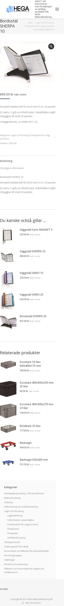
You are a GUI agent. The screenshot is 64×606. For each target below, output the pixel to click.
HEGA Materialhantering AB (39, 599)
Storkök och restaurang (16, 564)
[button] (51, 46)
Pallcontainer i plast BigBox (20, 519)
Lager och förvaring (20, 135)
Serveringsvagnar (13, 555)
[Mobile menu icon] (57, 9)
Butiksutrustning (12, 497)
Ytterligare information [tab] (12, 168)
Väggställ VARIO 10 (31, 273)
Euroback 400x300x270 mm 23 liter (36, 406)
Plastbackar (13, 528)
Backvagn (26, 443)
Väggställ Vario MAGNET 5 (36, 229)
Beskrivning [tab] (6, 160)
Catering (8, 502)
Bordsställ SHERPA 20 (33, 316)
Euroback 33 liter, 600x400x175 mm (30, 364)
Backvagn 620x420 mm (34, 459)
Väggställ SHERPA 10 (32, 251)
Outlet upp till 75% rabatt (16, 546)
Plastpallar (12, 533)
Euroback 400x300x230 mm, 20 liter (37, 384)
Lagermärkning (14, 515)
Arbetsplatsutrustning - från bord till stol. (24, 493)
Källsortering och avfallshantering (21, 506)
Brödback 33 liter (30, 426)
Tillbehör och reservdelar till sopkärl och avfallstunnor (24, 570)
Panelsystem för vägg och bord (22, 524)
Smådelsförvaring (16, 537)
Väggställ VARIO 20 (31, 294)
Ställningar (9, 559)
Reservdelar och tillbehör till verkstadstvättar (26, 550)
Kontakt (4, 588)
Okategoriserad (12, 542)
